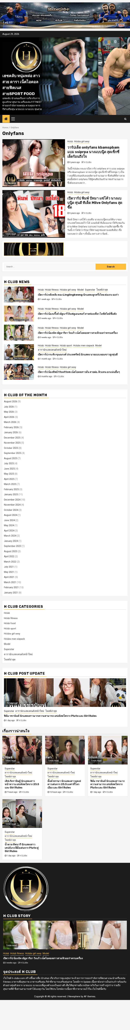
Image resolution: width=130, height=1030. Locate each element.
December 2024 (12, 499)
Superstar (90, 289)
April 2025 (9, 479)
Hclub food (10, 623)
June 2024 (9, 520)
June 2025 (9, 468)
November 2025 (12, 442)
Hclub (70, 141)
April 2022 (9, 556)
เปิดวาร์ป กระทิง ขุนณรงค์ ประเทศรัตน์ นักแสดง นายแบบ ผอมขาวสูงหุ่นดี (78, 354)
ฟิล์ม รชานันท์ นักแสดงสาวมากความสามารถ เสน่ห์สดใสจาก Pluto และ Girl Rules (107, 784)
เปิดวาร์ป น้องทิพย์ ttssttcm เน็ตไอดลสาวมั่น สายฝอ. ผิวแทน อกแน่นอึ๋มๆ (79, 371)
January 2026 (11, 432)
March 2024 (10, 535)
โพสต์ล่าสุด (102, 289)
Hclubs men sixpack (83, 345)
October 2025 (11, 448)
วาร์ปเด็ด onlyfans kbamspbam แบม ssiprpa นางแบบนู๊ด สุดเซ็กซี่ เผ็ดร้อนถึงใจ (93, 152)
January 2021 (11, 592)
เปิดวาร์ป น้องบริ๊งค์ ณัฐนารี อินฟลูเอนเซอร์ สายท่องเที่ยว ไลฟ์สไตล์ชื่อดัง (77, 313)
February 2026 (11, 427)
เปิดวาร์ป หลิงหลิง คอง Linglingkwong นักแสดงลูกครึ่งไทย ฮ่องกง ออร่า (78, 294)
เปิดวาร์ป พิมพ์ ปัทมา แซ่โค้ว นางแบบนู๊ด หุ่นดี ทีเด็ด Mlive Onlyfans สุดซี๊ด (94, 202)
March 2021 (10, 582)
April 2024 (9, 530)
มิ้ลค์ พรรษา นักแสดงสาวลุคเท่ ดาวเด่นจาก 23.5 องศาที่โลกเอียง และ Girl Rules (64, 784)
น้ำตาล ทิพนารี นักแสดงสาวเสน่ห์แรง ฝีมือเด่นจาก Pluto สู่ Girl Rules (42, 715)
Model (80, 289)
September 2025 (12, 453)
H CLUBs (87, 162)
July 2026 (9, 406)
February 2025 (11, 489)
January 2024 (11, 541)
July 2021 (9, 566)
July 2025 (9, 463)
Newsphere (74, 996)
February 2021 (11, 587)
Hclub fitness (52, 289)
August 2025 (10, 458)
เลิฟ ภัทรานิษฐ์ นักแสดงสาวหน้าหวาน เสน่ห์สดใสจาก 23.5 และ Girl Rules (22, 784)
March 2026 (10, 422)
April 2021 (9, 577)
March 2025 (10, 484)
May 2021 (9, 572)
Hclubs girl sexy (81, 141)
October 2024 (11, 510)
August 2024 (10, 515)
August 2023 (10, 551)
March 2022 (10, 561)
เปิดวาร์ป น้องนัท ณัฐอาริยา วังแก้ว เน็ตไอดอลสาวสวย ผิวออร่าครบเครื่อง (78, 332)
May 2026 (9, 411)
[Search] (125, 119)
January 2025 (11, 494)
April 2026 (9, 417)
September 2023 (12, 546)
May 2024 (9, 525)
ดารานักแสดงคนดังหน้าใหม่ (52, 349)
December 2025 (12, 437)
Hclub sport (66, 345)
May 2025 (9, 473)
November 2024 (12, 504)
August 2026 (10, 401)
